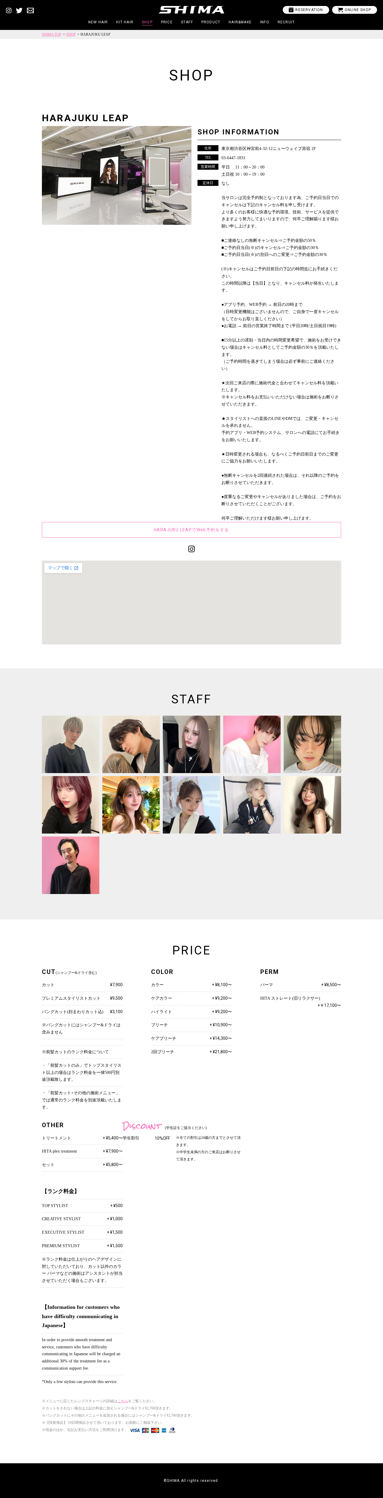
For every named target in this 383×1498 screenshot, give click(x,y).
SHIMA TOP (51, 34)
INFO (264, 22)
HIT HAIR (124, 22)
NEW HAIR (98, 22)
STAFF (187, 22)
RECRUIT (286, 22)
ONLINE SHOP (354, 9)
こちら (122, 1401)
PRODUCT (210, 22)
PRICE (167, 22)
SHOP (147, 22)
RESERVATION (306, 9)
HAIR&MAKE (240, 22)
